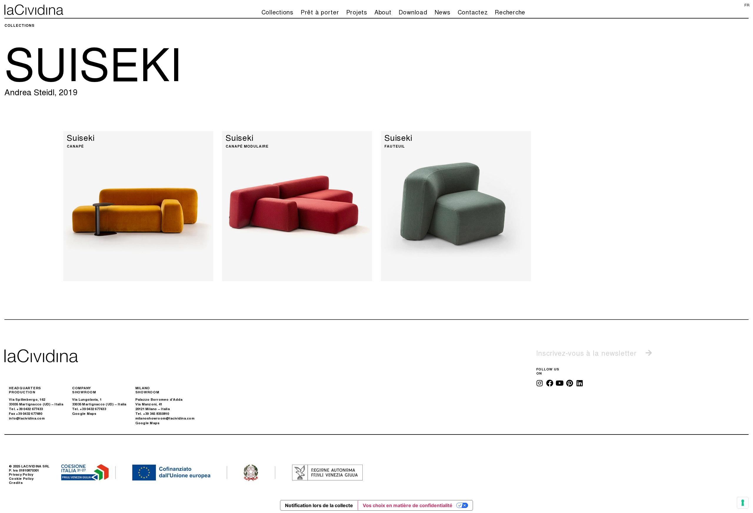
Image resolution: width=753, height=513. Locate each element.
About (383, 12)
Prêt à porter (320, 12)
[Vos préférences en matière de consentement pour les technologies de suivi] (742, 502)
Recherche (510, 12)
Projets (356, 12)
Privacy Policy (21, 474)
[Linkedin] (579, 383)
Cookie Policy (21, 478)
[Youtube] (559, 383)
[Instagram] (539, 383)
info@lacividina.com (27, 418)
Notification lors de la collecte (319, 505)
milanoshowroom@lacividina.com (164, 418)
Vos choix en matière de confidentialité (407, 505)
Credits (16, 482)
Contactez (473, 12)
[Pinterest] (569, 383)
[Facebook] (549, 383)
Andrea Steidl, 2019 (41, 92)
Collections (277, 12)
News (442, 12)
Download (413, 12)
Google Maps (84, 413)
